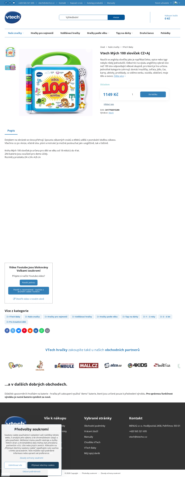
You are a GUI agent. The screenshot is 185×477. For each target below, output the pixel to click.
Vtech (111, 112)
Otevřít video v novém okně (29, 298)
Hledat (116, 17)
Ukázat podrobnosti (32, 471)
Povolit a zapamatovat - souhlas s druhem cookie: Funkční (28, 290)
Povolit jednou (28, 282)
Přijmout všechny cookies (43, 465)
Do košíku (153, 94)
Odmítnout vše (15, 465)
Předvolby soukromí (89, 473)
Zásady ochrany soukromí (110, 473)
